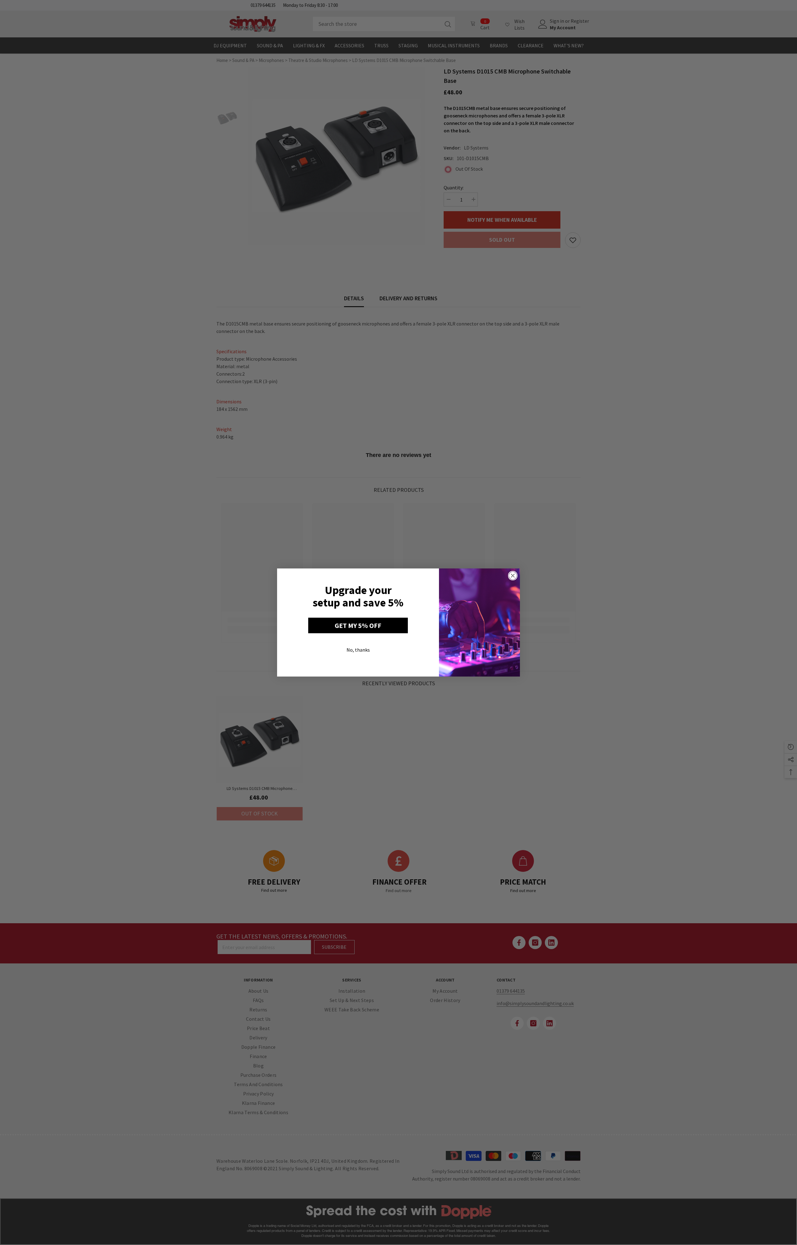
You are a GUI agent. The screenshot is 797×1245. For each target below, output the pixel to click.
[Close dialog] (513, 576)
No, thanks (358, 650)
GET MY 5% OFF (358, 625)
